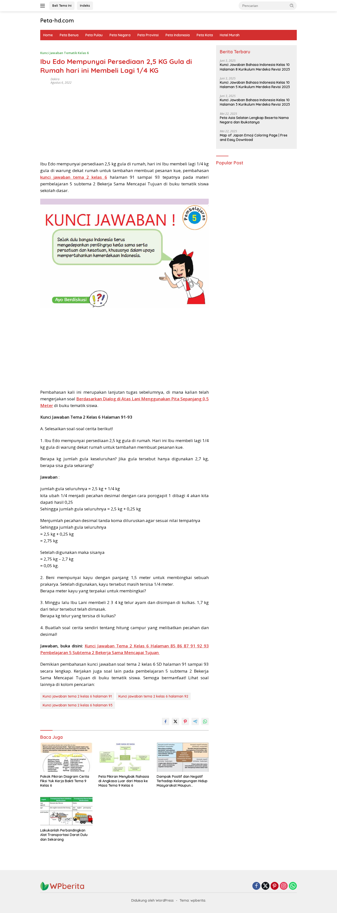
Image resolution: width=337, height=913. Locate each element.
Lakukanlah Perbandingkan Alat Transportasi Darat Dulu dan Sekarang (64, 834)
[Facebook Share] (165, 721)
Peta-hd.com (57, 20)
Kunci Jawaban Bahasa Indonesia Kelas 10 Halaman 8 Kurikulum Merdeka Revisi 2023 (255, 67)
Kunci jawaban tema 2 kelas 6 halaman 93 (77, 705)
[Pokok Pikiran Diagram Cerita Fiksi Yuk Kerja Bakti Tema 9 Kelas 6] (66, 757)
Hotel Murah (230, 35)
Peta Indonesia (178, 35)
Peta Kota (205, 35)
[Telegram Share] (195, 721)
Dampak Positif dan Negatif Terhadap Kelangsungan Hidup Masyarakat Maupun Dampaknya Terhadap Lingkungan (182, 781)
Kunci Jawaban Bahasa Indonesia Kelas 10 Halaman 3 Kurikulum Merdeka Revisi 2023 (255, 102)
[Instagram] (284, 886)
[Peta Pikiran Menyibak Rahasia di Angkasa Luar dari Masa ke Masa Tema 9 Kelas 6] (124, 757)
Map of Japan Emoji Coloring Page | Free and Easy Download (253, 137)
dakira (55, 79)
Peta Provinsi (148, 35)
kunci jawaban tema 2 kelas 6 (73, 177)
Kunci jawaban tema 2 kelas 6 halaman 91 (77, 696)
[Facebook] (256, 886)
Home (48, 35)
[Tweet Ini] (175, 721)
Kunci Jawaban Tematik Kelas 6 (64, 53)
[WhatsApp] (293, 886)
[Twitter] (265, 886)
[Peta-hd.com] (62, 885)
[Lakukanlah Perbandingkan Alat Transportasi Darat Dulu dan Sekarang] (66, 811)
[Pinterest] (275, 886)
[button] (292, 5)
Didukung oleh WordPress (152, 900)
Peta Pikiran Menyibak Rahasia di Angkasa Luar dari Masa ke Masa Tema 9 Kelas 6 (123, 781)
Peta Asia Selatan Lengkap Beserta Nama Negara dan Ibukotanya (254, 120)
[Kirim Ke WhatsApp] (205, 721)
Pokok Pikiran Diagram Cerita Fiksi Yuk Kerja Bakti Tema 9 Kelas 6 (64, 781)
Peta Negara (120, 35)
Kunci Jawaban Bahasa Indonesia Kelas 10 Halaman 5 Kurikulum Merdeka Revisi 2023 (255, 84)
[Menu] (43, 5)
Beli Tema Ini (62, 5)
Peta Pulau (94, 35)
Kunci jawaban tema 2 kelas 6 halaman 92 (153, 696)
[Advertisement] (124, 120)
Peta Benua (69, 35)
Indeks (85, 5)
